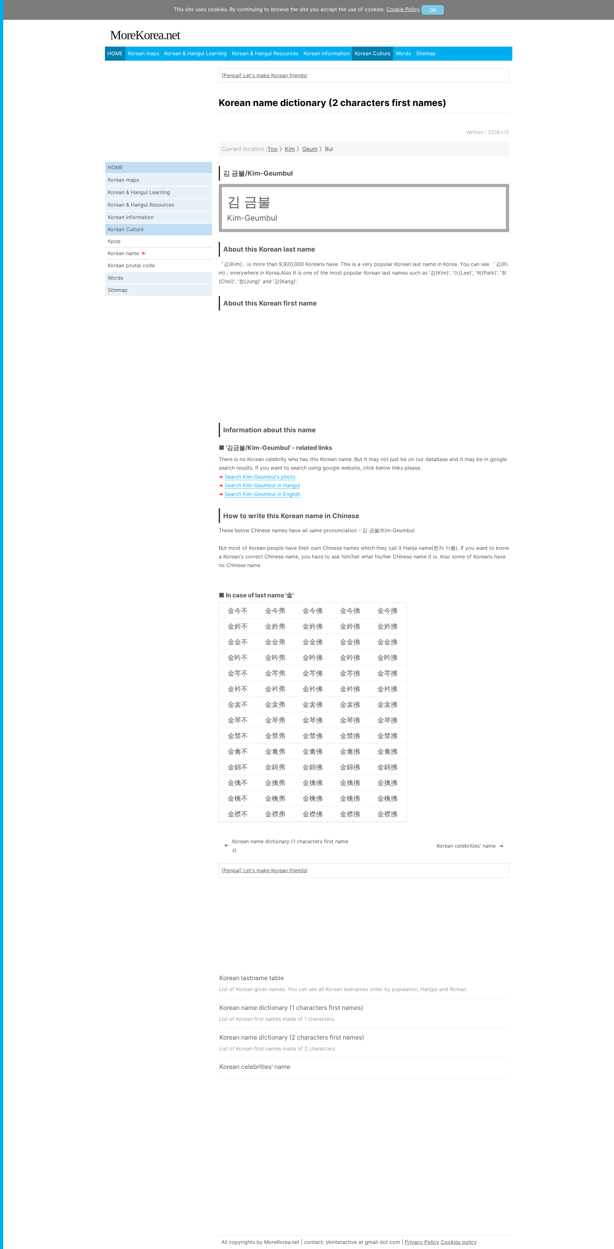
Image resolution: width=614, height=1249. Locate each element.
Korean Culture (372, 53)
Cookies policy (459, 1242)
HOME (115, 53)
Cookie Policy (403, 9)
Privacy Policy (422, 1242)
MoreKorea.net (145, 35)
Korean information (326, 53)
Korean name (123, 253)
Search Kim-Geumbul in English (262, 494)
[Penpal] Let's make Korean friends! (264, 75)
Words (403, 53)
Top (272, 149)
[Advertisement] (455, 361)
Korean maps (143, 53)
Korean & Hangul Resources (265, 53)
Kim (290, 149)
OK (432, 10)
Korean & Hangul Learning (195, 53)
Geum (310, 149)
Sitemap (426, 53)
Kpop (114, 241)
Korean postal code (131, 265)
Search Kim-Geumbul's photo (259, 476)
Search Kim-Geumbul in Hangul (262, 485)
